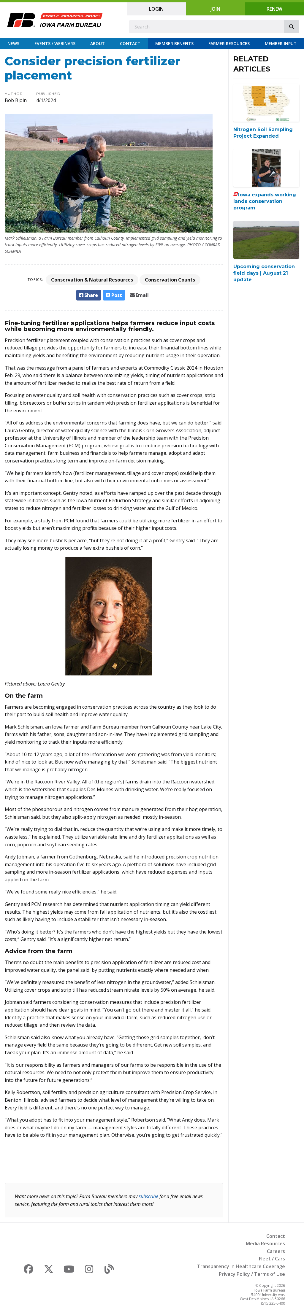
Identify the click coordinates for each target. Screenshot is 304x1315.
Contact (130, 43)
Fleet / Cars (272, 1258)
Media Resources (265, 1243)
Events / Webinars (54, 43)
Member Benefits (174, 43)
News (13, 43)
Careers (276, 1251)
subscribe (148, 1196)
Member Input (281, 43)
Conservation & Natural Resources (92, 279)
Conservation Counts (170, 279)
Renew (274, 9)
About (97, 43)
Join (215, 9)
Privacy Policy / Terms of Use (252, 1274)
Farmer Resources (229, 43)
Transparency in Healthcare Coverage (241, 1266)
